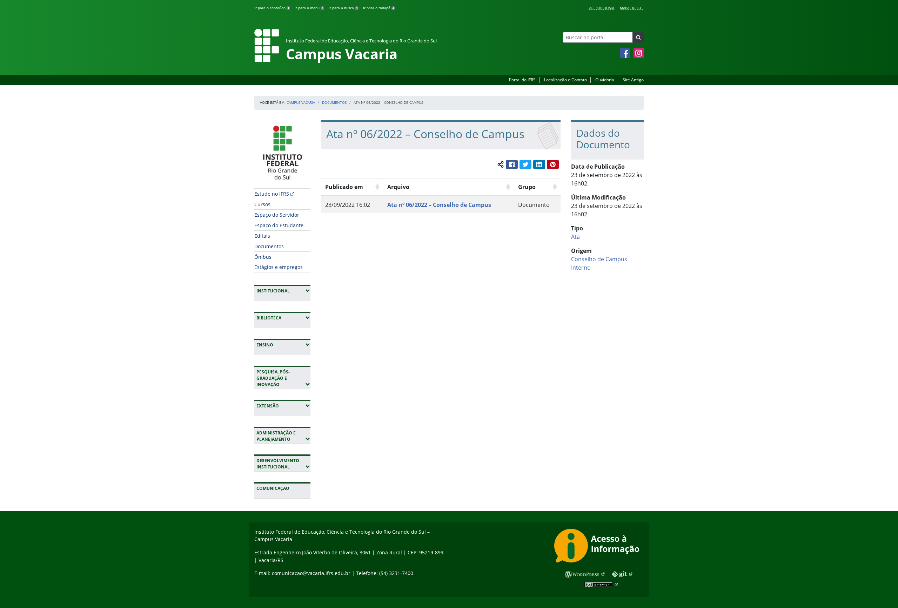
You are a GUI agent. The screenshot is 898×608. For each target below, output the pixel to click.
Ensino (283, 345)
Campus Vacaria (301, 102)
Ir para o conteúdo (271, 7)
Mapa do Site (632, 7)
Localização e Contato (565, 80)
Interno (581, 267)
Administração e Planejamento (283, 436)
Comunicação (272, 488)
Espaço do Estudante (278, 225)
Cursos (262, 204)
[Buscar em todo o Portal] (638, 37)
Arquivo (398, 187)
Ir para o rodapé (378, 7)
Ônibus (263, 257)
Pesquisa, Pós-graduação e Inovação (283, 378)
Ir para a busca (343, 7)
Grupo (527, 187)
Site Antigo (633, 80)
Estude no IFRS (271, 193)
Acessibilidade (602, 7)
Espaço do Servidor (276, 214)
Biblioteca (283, 318)
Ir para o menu (309, 7)
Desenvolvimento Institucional (283, 464)
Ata (575, 237)
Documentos (334, 102)
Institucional (283, 291)
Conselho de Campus (599, 259)
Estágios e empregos (278, 267)
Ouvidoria (604, 80)
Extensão (283, 406)
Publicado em (344, 187)
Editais (262, 235)
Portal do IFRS (522, 80)
